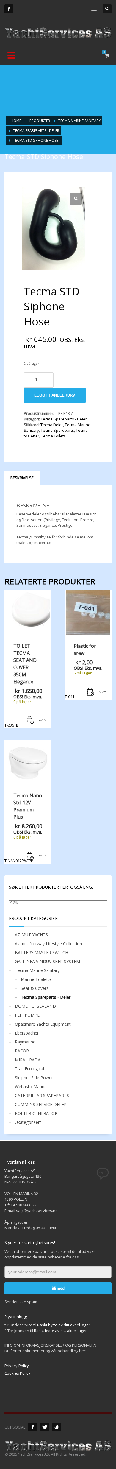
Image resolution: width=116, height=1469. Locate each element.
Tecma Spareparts (57, 430)
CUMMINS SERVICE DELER (41, 1104)
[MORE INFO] (42, 720)
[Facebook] (8, 8)
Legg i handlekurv (54, 395)
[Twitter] (44, 1427)
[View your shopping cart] (107, 56)
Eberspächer (27, 1033)
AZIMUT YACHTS (31, 934)
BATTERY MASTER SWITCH (41, 952)
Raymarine (25, 1042)
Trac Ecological (29, 1068)
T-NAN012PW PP (23, 827)
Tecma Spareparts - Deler (64, 419)
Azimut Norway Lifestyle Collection (48, 943)
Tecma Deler (51, 424)
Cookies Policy (17, 1373)
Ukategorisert (28, 1122)
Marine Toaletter (37, 979)
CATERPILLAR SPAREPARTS (42, 1095)
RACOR (22, 1051)
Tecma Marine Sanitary (37, 970)
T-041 (83, 671)
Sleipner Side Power (34, 1077)
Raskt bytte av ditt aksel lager (63, 1325)
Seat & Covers (34, 988)
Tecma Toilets (53, 436)
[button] (76, 199)
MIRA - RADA (27, 1060)
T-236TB (23, 685)
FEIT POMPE (27, 1015)
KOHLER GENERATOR (36, 1113)
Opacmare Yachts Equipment (43, 1024)
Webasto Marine (31, 1086)
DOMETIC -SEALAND (35, 1006)
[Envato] (56, 1427)
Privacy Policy (16, 1365)
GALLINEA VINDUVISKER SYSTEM (47, 961)
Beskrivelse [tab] (22, 477)
